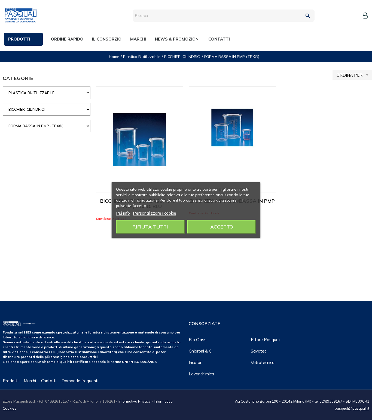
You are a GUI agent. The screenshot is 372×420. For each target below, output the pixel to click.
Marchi (30, 380)
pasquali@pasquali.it (352, 408)
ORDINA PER (353, 75)
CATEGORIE (18, 78)
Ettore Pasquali (265, 339)
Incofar (195, 362)
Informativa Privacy (134, 401)
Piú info (123, 213)
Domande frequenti (80, 380)
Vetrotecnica (263, 362)
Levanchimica (201, 373)
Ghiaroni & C (200, 351)
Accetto (221, 227)
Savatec (258, 351)
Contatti (48, 380)
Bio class (197, 339)
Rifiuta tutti (150, 227)
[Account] (365, 15)
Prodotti (11, 380)
